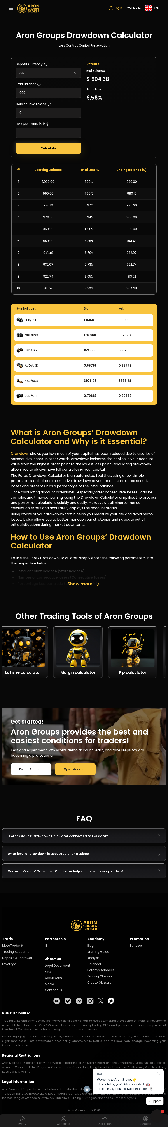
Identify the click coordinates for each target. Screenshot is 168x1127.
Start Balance (26, 84)
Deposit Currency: (29, 64)
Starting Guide (98, 952)
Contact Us (53, 990)
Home (22, 1123)
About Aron (53, 978)
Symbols (146, 1124)
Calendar (94, 964)
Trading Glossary (100, 976)
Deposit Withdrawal (17, 958)
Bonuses (136, 945)
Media (49, 984)
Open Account (75, 769)
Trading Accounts (15, 952)
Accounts (63, 1124)
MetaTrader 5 (12, 945)
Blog (90, 945)
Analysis (93, 958)
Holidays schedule (101, 970)
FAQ (48, 971)
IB (46, 945)
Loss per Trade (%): (30, 124)
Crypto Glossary (99, 982)
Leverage (9, 964)
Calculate (48, 148)
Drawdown (20, 453)
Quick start (105, 1124)
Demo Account (31, 769)
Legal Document (57, 965)
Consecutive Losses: (31, 104)
